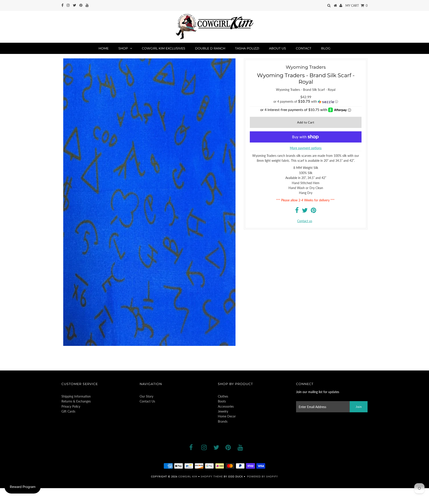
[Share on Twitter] (305, 211)
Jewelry (223, 411)
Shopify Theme (212, 476)
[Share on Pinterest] (313, 211)
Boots (222, 401)
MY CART (356, 5)
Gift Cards (68, 411)
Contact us (304, 221)
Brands (222, 421)
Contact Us (147, 401)
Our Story (146, 396)
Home (104, 48)
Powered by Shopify (262, 476)
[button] (306, 101)
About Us (277, 48)
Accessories (226, 406)
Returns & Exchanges (76, 401)
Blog (325, 48)
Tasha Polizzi (247, 48)
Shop (123, 48)
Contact (303, 48)
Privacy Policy (70, 406)
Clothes (223, 396)
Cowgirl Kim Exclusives (163, 48)
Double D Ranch (210, 48)
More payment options (306, 148)
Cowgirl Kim (187, 476)
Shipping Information (76, 396)
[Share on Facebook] (297, 211)
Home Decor (227, 416)
